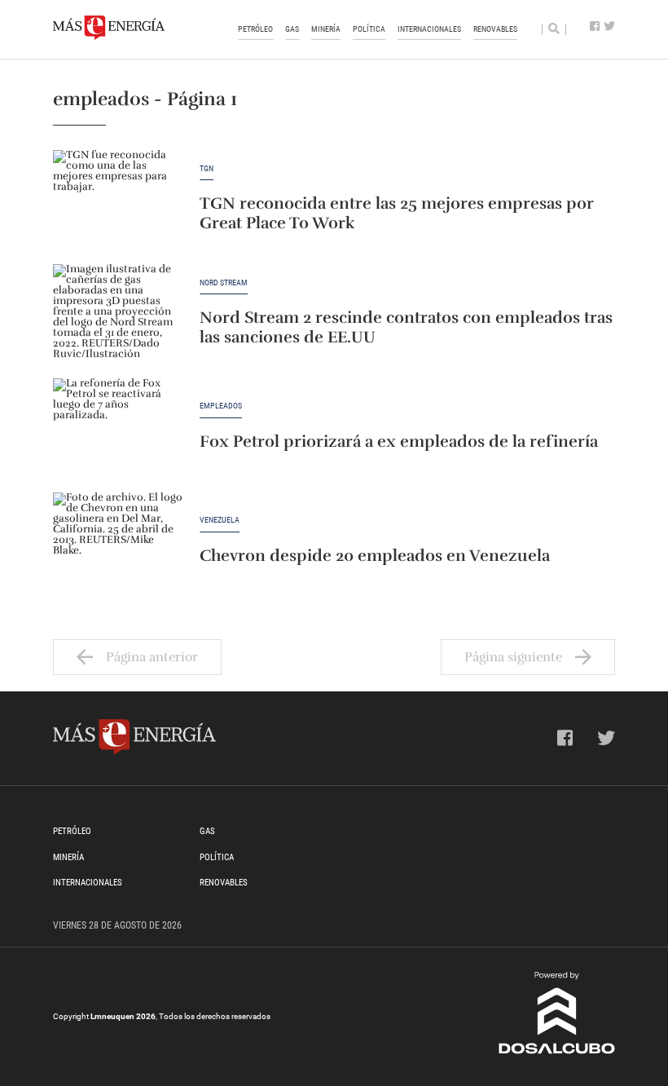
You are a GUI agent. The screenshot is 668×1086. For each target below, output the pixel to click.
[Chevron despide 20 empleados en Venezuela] (118, 541)
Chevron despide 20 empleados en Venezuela (375, 556)
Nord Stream (224, 283)
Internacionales (429, 28)
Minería (326, 28)
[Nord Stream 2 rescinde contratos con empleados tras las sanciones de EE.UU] (118, 313)
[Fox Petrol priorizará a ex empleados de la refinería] (118, 427)
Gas (292, 28)
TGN (206, 169)
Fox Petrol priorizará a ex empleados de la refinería (399, 442)
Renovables (495, 28)
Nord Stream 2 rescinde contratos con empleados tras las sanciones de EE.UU (406, 327)
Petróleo (255, 28)
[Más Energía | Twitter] (609, 27)
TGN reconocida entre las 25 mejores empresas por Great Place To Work (397, 213)
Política (369, 28)
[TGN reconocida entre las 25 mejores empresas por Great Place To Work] (118, 199)
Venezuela (220, 520)
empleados (221, 406)
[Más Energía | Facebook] (595, 27)
